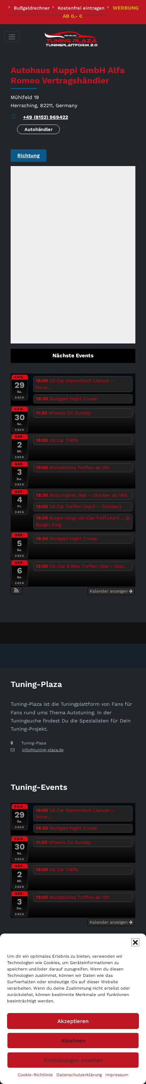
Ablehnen (73, 1041)
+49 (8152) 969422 (45, 117)
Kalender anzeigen (109, 591)
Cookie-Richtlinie (35, 1074)
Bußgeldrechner (32, 8)
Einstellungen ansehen (73, 1060)
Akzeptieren (73, 1021)
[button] (135, 942)
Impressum (116, 1074)
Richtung (28, 155)
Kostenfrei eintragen (81, 8)
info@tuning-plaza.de (42, 750)
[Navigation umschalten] (11, 37)
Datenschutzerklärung (79, 1074)
